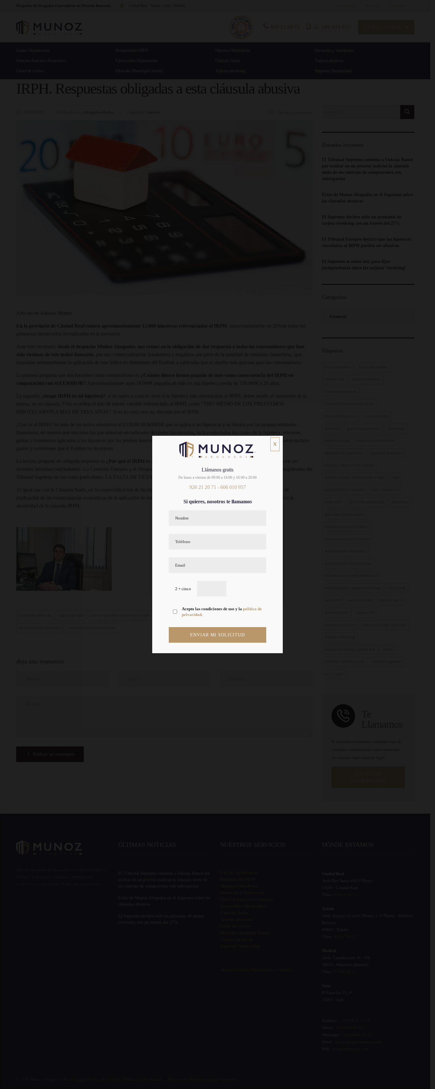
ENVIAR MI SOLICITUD (217, 635)
